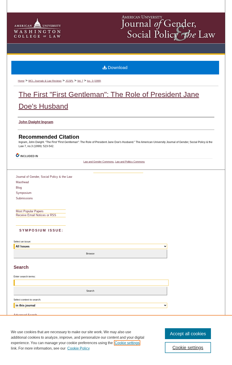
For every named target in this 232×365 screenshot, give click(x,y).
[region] (116, 340)
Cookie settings (127, 343)
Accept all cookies (188, 333)
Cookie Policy (78, 348)
